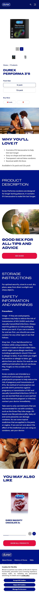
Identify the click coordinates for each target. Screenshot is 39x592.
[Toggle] (35, 4)
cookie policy (25, 575)
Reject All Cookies (19, 585)
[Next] (21, 49)
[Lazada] (9, 102)
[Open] (30, 4)
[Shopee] (23, 102)
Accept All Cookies (19, 580)
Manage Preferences (19, 589)
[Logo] (6, 4)
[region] (19, 578)
